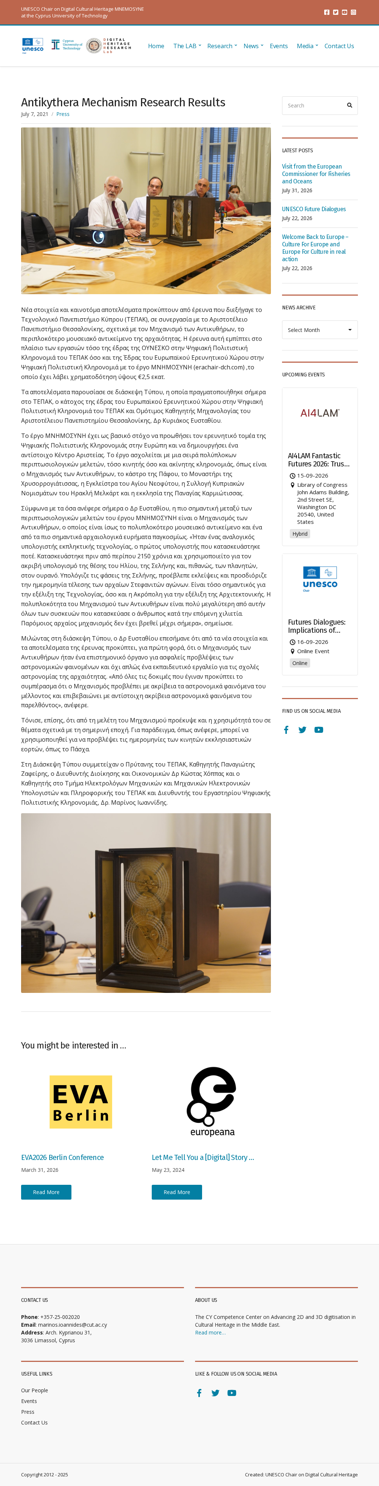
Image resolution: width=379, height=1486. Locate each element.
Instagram (353, 12)
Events (279, 46)
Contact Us (339, 46)
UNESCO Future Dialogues (314, 209)
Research (219, 46)
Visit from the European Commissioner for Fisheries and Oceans (316, 174)
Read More (46, 1192)
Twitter (336, 12)
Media (305, 46)
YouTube (345, 12)
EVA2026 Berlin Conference (62, 1157)
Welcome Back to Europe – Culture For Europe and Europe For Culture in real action (315, 248)
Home (156, 46)
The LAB (185, 46)
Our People (34, 1390)
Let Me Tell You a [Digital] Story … (203, 1157)
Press (63, 113)
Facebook (327, 12)
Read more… (210, 1332)
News (251, 46)
